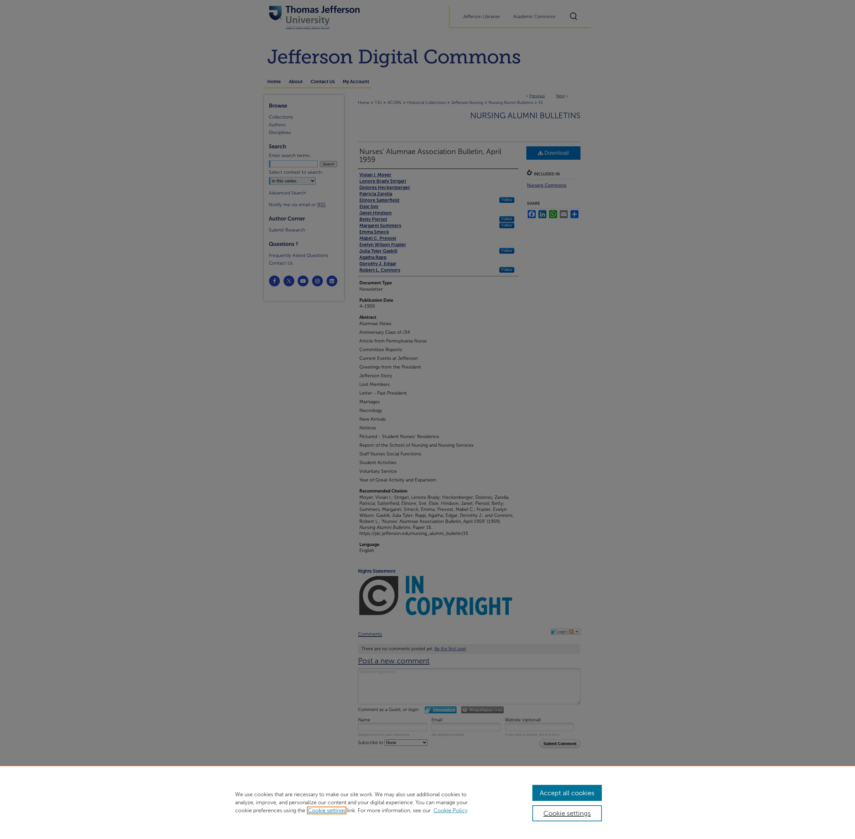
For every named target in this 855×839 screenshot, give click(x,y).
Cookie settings (326, 810)
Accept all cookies (567, 793)
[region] (427, 802)
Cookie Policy (451, 810)
